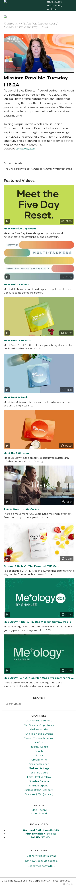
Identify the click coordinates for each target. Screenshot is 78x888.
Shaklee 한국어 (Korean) (39, 794)
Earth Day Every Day (39, 776)
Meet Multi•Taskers (16, 284)
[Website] (5, 2)
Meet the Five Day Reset (20, 228)
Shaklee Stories (39, 729)
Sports (39, 755)
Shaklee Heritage (39, 768)
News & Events (54, 1)
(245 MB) (40, 833)
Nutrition (39, 742)
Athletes (51, 9)
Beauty (39, 751)
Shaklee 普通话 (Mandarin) (39, 789)
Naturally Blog (54, 5)
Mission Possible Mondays (38, 23)
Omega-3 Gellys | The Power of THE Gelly (32, 566)
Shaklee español (39, 785)
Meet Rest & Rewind (17, 397)
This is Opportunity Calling (21, 509)
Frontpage (11, 23)
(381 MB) (40, 837)
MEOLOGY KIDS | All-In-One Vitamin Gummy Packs (37, 621)
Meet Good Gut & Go (17, 340)
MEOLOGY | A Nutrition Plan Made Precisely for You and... (39, 677)
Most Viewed (39, 813)
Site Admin (68, 884)
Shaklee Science (39, 763)
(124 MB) (40, 830)
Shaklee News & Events (39, 733)
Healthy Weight (39, 746)
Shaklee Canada (39, 781)
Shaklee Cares (39, 772)
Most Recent (39, 809)
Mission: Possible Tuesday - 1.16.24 (26, 27)
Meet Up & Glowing (16, 453)
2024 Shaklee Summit (39, 720)
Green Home (39, 759)
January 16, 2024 (25, 148)
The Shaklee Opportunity (39, 725)
